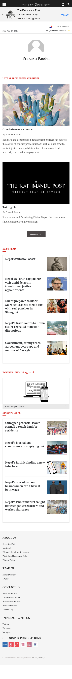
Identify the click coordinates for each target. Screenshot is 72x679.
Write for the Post (10, 593)
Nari (23, 644)
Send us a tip (8, 609)
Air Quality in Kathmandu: (57, 30)
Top (68, 667)
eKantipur (5, 644)
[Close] (3, 14)
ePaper (5, 578)
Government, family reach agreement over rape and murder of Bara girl (23, 347)
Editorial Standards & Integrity (16, 551)
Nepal (17, 644)
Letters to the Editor (11, 597)
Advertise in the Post (11, 601)
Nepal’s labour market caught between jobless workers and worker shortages (25, 506)
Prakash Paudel (13, 134)
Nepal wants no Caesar (20, 259)
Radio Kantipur (29, 644)
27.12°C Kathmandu (61, 26)
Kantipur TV (35, 644)
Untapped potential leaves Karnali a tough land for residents (22, 427)
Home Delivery (9, 574)
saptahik (11, 644)
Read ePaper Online (14, 406)
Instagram (7, 632)
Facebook (7, 628)
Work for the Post (10, 605)
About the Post (9, 543)
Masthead (7, 547)
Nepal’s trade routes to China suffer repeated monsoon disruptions (25, 327)
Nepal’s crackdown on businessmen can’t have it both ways (22, 486)
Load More (36, 234)
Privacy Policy (9, 560)
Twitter (6, 624)
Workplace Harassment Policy (15, 555)
